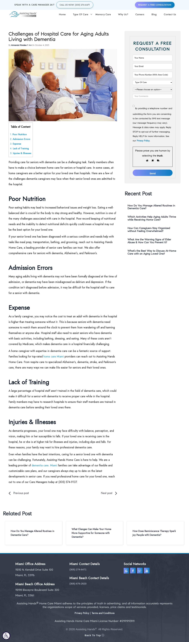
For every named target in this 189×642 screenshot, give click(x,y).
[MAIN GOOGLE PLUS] (127, 571)
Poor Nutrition (18, 134)
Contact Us (170, 14)
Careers (139, 14)
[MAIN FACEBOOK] (133, 571)
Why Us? (123, 14)
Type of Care (80, 14)
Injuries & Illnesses (20, 153)
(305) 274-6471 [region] (77, 569)
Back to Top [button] (93, 635)
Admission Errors (20, 139)
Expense (15, 143)
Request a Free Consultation (154, 4)
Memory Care (103, 14)
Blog (154, 14)
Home (62, 14)
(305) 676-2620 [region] (77, 583)
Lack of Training (19, 148)
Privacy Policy (143, 140)
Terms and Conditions (103, 613)
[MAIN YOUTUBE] (147, 571)
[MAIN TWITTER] (140, 571)
